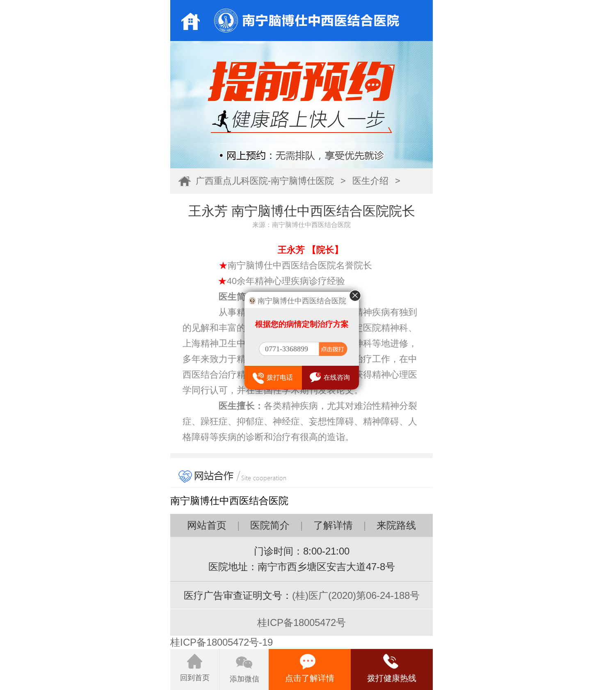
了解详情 (333, 525)
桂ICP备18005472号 (301, 622)
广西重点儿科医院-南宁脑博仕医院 (265, 181)
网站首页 (206, 525)
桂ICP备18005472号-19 (221, 642)
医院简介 (270, 525)
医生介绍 (370, 181)
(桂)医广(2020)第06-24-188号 (356, 595)
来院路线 (396, 525)
